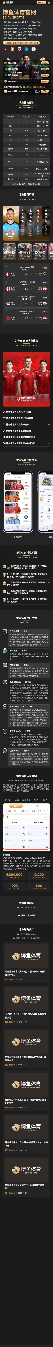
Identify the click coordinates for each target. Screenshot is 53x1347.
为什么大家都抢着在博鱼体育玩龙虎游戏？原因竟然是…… (25, 1059)
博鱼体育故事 (10, 979)
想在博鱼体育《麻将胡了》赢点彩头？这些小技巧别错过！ (25, 973)
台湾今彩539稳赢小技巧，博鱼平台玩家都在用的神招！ (25, 1101)
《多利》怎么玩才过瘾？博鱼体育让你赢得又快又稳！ (25, 1016)
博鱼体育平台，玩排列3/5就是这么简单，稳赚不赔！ (26, 1144)
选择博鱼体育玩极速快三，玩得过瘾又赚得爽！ (24, 1187)
